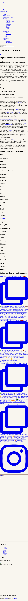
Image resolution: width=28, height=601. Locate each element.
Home (4, 14)
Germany (8, 24)
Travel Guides (6, 15)
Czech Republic (8, 124)
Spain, (11, 119)
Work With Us (9, 42)
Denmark (8, 22)
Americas (8, 34)
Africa (7, 35)
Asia (7, 32)
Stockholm (12, 112)
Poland (8, 25)
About (4, 39)
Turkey (10, 130)
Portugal (8, 27)
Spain (7, 28)
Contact (8, 41)
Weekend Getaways (8, 17)
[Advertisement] (14, 579)
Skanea (6, 598)
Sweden (8, 29)
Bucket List (6, 38)
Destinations (6, 31)
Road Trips (6, 36)
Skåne (18, 112)
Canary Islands (10, 21)
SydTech (15, 598)
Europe (5, 18)
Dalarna (7, 112)
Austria (8, 20)
